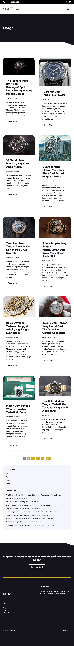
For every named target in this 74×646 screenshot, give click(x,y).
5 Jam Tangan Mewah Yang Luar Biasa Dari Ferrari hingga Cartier (53, 171)
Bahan (8, 477)
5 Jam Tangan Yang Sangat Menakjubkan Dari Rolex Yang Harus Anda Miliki (54, 250)
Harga (8, 474)
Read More (12, 121)
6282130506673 (13, 2)
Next (48, 458)
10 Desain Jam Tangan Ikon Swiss (53, 93)
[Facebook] (66, 2)
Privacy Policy (66, 630)
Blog (4, 610)
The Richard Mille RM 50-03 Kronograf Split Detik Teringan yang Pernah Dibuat (19, 87)
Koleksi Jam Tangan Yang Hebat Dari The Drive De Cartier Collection (54, 327)
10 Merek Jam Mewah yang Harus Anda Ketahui (18, 163)
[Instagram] (70, 2)
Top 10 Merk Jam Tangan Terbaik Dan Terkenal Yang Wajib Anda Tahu (55, 405)
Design (8, 480)
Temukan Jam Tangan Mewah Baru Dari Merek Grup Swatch (18, 248)
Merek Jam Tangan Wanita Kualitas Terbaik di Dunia (18, 409)
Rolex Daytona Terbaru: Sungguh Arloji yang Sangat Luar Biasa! (17, 327)
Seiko (8, 484)
